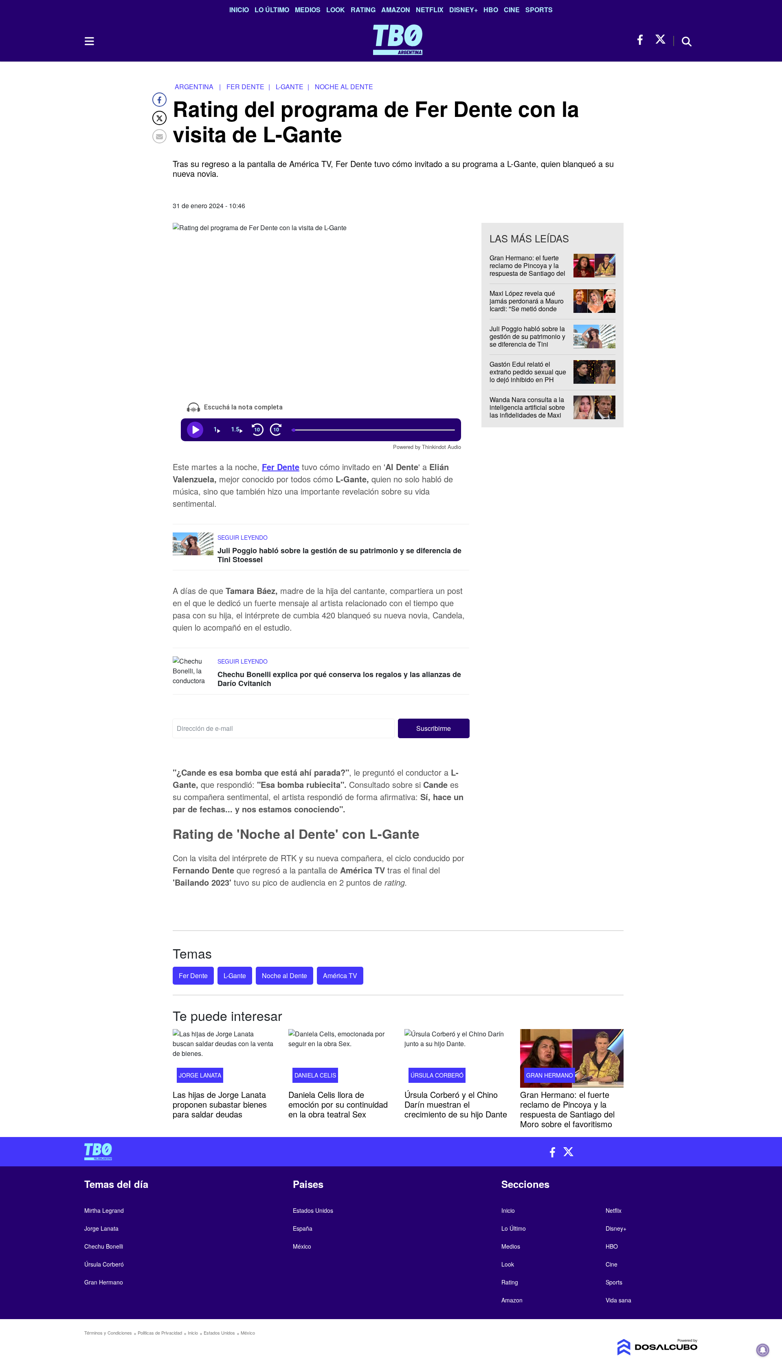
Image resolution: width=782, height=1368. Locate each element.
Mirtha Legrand (104, 1210)
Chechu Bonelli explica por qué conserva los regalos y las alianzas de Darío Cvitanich (339, 678)
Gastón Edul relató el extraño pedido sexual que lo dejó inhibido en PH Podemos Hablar (528, 375)
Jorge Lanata (200, 1075)
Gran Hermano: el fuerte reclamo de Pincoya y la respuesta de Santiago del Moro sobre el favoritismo (527, 269)
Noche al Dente (284, 975)
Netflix (430, 9)
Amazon (395, 9)
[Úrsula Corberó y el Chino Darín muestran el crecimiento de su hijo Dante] (456, 1058)
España (302, 1228)
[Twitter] (159, 118)
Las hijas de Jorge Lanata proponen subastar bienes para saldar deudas (220, 1104)
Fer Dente (193, 975)
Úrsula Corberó (437, 1075)
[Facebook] (159, 99)
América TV (340, 975)
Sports (539, 9)
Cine (512, 9)
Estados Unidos (313, 1210)
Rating (363, 9)
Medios (308, 9)
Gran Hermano (549, 1075)
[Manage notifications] (762, 1350)
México (302, 1246)
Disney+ (463, 9)
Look (335, 9)
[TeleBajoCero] (234, 1151)
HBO (490, 9)
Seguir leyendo (242, 537)
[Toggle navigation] (88, 41)
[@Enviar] (159, 136)
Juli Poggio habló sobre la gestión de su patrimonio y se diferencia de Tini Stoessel (339, 555)
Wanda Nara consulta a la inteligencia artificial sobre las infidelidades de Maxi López (527, 411)
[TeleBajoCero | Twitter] (660, 40)
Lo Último (272, 9)
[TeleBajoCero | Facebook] (642, 40)
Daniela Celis (315, 1075)
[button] (434, 728)
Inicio (239, 9)
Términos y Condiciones (108, 1332)
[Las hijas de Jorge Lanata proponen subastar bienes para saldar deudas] (224, 1058)
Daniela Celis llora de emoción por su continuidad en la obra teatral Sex (338, 1104)
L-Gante (235, 975)
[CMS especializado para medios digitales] (626, 1347)
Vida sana (618, 1300)
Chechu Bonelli (103, 1246)
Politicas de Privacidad (160, 1332)
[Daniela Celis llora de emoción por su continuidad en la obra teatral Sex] (340, 1058)
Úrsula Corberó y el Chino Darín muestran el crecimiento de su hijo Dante (455, 1104)
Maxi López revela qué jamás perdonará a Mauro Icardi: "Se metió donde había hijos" (527, 304)
